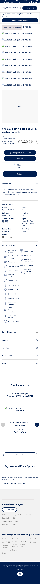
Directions (33, 542)
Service (16, 534)
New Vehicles (6, 539)
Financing (25, 534)
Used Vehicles (6, 542)
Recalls (14, 550)
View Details (20, 455)
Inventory (7, 534)
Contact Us (10, 509)
